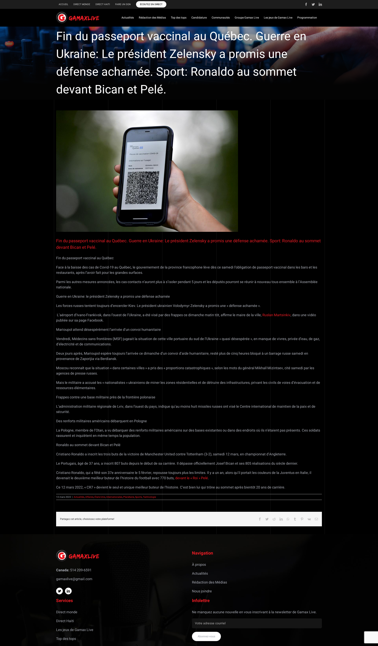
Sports (138, 497)
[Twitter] (59, 591)
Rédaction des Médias (209, 582)
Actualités (79, 497)
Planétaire (128, 497)
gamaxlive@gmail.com (74, 579)
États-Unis (99, 497)
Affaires (89, 497)
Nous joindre (202, 591)
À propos (199, 564)
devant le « (183, 478)
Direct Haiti (65, 621)
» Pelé (203, 478)
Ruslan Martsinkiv (276, 315)
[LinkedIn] (68, 591)
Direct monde (66, 612)
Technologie (149, 497)
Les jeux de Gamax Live (74, 630)
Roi (195, 478)
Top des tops (66, 638)
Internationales (114, 497)
